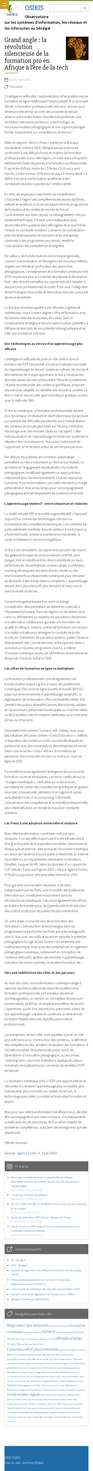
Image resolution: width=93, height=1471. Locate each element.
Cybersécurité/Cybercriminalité (32, 1349)
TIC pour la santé (14, 1381)
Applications (68, 1354)
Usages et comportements (30, 1389)
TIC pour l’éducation (17, 1344)
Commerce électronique (68, 1368)
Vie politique (37, 1399)
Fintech (49, 1331)
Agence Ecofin (27, 1153)
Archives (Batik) (33, 1463)
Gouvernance (55, 1376)
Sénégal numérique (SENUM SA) (30, 1299)
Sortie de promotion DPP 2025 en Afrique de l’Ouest (41, 1219)
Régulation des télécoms (28, 1325)
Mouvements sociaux (17, 1359)
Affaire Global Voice (48, 1395)
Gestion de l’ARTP (54, 1404)
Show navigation (4, 4)
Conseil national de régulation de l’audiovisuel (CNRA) (42, 1294)
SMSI (52, 1408)
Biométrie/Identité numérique (65, 1372)
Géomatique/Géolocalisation (69, 1395)
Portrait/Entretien (70, 1376)
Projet (40, 1344)
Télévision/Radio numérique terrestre (59, 1390)
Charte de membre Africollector (29, 1197)
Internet (44, 1385)
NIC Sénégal (18, 1260)
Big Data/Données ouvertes (61, 1359)
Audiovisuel (80, 1390)
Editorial (67, 1417)
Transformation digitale (23, 1394)
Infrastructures (68, 1338)
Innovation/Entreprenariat (32, 1412)
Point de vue (49, 1367)
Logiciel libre (68, 1363)
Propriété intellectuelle (31, 1381)
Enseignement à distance (17, 1404)
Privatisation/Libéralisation (37, 1408)
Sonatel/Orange (66, 1349)
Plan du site (12, 1463)
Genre (40, 1368)
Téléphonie (13, 1385)
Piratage (37, 1372)
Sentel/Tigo (26, 1399)
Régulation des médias (51, 1354)
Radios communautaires (73, 1404)
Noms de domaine (64, 1332)
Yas (14, 1421)
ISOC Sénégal (19, 1265)
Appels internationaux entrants (38, 1363)
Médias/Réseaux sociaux (72, 1381)
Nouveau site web (47, 1339)
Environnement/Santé (16, 1376)
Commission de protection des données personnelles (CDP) (45, 1289)
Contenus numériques (37, 1404)
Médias (22, 1363)
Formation (16, 87)
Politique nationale (32, 1332)
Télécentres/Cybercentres (59, 1326)
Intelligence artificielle (54, 1417)
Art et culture (31, 1368)
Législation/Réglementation (37, 1376)
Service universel (14, 1399)
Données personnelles (38, 1359)
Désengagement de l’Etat (29, 1385)
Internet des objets (24, 1417)
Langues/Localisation (51, 1381)
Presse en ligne (27, 1372)
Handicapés (72, 1399)
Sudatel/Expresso (35, 1354)
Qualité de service (16, 1408)
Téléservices (46, 1372)
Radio (81, 1376)
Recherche (33, 1344)
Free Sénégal (38, 1417)
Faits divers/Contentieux (27, 1339)
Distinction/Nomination (54, 1399)
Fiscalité (21, 1368)
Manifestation (13, 1372)
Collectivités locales (56, 1385)
